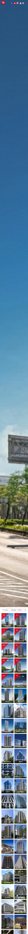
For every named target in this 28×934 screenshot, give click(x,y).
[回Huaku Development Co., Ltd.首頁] (3, 4)
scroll (14, 600)
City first (14, 610)
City (7, 610)
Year (20, 610)
